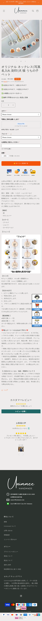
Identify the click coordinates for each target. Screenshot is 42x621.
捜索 (5, 522)
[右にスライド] (25, 61)
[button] (4, 11)
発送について (8, 556)
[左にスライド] (17, 61)
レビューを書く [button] (21, 411)
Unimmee (17, 611)
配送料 (5, 81)
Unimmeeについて (10, 526)
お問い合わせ (8, 530)
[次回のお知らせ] (38, 2)
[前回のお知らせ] (3, 2)
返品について (8, 560)
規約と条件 (7, 565)
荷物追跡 (7, 535)
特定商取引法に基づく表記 (12, 569)
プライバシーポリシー (11, 552)
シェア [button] (6, 390)
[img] (21, 425)
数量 (2, 101)
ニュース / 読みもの (10, 539)
